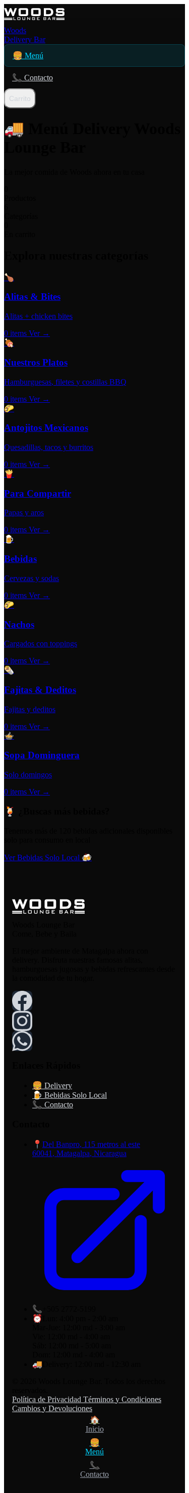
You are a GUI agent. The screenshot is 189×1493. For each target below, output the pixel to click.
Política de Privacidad (47, 1399)
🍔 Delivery (52, 1085)
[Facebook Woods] (22, 1001)
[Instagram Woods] (22, 1021)
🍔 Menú (28, 55)
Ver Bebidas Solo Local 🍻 (48, 857)
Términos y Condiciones (122, 1399)
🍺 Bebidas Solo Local (69, 1095)
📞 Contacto (32, 77)
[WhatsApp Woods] (22, 1041)
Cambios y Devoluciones (52, 1408)
